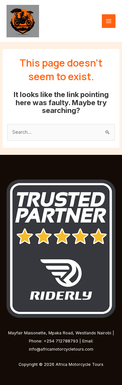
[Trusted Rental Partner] (61, 248)
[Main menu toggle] (108, 21)
